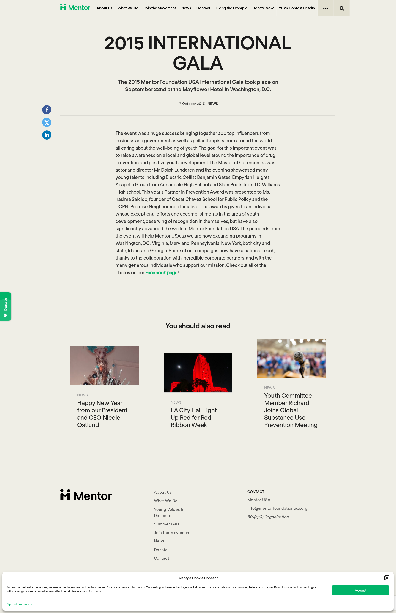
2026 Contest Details (297, 8)
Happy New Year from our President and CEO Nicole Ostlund (102, 413)
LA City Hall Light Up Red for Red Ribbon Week (194, 417)
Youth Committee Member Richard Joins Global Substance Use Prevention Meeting (291, 410)
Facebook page (161, 272)
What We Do (128, 8)
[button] (387, 578)
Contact (203, 8)
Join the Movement (160, 8)
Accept (360, 590)
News (186, 8)
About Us (104, 8)
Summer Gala (167, 524)
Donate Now (263, 8)
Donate (161, 549)
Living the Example (231, 8)
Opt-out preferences (20, 604)
